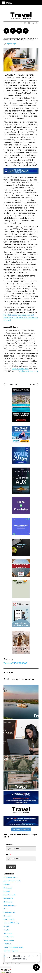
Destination (8, 888)
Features (7, 891)
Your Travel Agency (11, 951)
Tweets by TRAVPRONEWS (15, 663)
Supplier (7, 926)
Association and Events (12, 881)
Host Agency (8, 898)
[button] (4, 2)
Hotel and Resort (10, 905)
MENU (9, 3)
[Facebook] (3, 963)
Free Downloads (10, 895)
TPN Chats (8, 944)
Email (8, 854)
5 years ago (11, 44)
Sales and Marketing (11, 923)
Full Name (9, 844)
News (6, 909)
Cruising (7, 884)
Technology (8, 933)
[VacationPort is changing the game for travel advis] (21, 772)
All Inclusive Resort (11, 877)
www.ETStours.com (20, 369)
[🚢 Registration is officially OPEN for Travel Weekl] (21, 808)
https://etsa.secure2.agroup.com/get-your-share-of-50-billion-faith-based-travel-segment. (21, 317)
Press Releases (9, 912)
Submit (11, 866)
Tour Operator (9, 937)
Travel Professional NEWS (13, 947)
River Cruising (9, 919)
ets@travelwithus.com (28, 371)
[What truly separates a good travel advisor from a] (21, 737)
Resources (7, 916)
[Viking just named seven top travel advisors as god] (21, 702)
